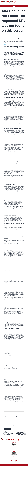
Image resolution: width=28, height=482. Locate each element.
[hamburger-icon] (14, 6)
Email (16, 416)
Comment (5, 410)
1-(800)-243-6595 (14, 461)
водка (5, 44)
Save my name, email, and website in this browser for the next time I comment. (13, 426)
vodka (21, 101)
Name (5, 416)
